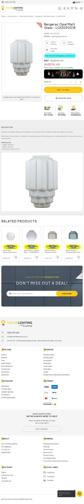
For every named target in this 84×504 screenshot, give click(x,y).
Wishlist (4, 478)
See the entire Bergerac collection (60, 56)
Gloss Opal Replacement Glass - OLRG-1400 (10, 252)
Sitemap (46, 447)
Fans (3, 360)
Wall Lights (47, 369)
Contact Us (5, 449)
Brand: (47, 36)
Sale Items (5, 375)
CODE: (47, 33)
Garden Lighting (7, 392)
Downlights (47, 360)
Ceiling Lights (48, 357)
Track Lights (47, 366)
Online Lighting (12, 8)
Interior (4, 355)
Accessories (5, 369)
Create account (7, 475)
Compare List (6, 481)
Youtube (50, 480)
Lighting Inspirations (59, 36)
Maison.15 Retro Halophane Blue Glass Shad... (73, 252)
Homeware (5, 372)
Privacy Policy (48, 455)
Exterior (4, 357)
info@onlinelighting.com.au (17, 336)
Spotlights (47, 363)
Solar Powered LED (8, 397)
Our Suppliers (6, 447)
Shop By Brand (6, 366)
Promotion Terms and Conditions (55, 461)
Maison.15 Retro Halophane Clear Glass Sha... (50, 252)
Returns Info (47, 452)
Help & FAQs (5, 452)
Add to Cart (63, 90)
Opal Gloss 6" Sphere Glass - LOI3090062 (31, 251)
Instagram (51, 476)
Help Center (42, 429)
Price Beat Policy (49, 458)
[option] (10, 244)
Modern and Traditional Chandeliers (56, 375)
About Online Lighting (9, 444)
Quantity (47, 82)
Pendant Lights (48, 355)
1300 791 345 (10, 2)
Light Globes (6, 363)
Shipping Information (51, 444)
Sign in (3, 472)
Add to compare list (64, 43)
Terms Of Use (48, 449)
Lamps (45, 372)
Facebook (50, 472)
